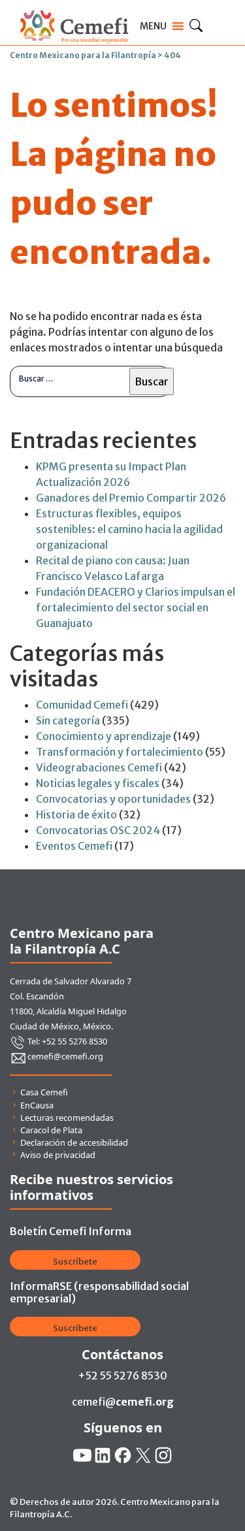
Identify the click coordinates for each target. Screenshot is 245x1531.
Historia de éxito (76, 814)
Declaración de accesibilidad (74, 1142)
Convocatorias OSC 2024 (98, 830)
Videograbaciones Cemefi (99, 767)
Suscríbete (75, 1261)
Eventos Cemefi (74, 845)
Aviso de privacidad (57, 1155)
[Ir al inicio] (74, 7)
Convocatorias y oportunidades (113, 798)
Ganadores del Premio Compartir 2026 (131, 497)
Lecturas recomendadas (67, 1117)
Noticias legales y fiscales (97, 783)
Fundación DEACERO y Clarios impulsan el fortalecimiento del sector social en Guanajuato (135, 607)
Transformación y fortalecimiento (119, 751)
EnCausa (37, 1105)
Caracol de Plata (51, 1130)
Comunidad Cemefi (82, 704)
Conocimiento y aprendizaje (103, 736)
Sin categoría (68, 720)
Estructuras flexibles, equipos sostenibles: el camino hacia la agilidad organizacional (129, 529)
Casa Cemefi (44, 1092)
